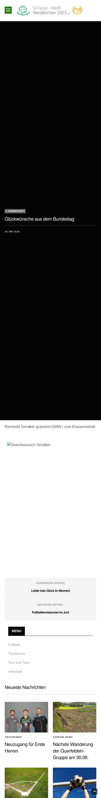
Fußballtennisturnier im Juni (50, 612)
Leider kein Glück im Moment (50, 590)
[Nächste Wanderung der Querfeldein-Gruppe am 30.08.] (74, 717)
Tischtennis (16, 653)
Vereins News (63, 737)
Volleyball (15, 671)
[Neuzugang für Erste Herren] (26, 717)
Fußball (13, 644)
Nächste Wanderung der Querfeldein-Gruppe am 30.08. (73, 750)
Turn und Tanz (19, 662)
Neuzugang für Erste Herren (25, 747)
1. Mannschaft (15, 211)
